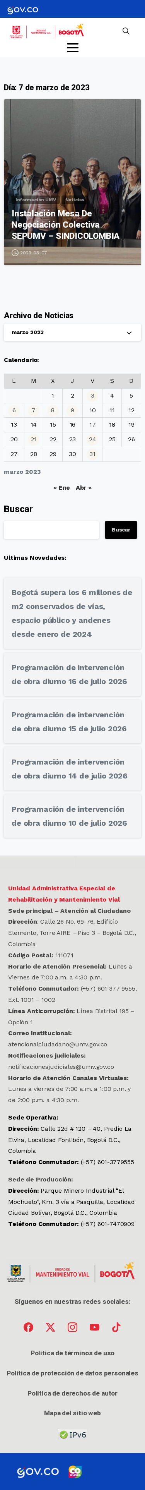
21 (34, 439)
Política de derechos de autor (72, 1393)
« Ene (61, 487)
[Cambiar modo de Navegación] (72, 47)
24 (92, 439)
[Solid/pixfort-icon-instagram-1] (72, 1327)
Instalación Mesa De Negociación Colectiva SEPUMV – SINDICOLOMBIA (65, 224)
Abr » (84, 487)
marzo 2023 (28, 332)
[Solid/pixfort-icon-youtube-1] (95, 1327)
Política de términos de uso (72, 1353)
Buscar (18, 509)
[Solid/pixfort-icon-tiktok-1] (117, 1327)
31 (92, 454)
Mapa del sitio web (72, 1413)
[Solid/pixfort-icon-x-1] (50, 1327)
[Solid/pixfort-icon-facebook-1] (28, 1327)
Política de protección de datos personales (72, 1373)
